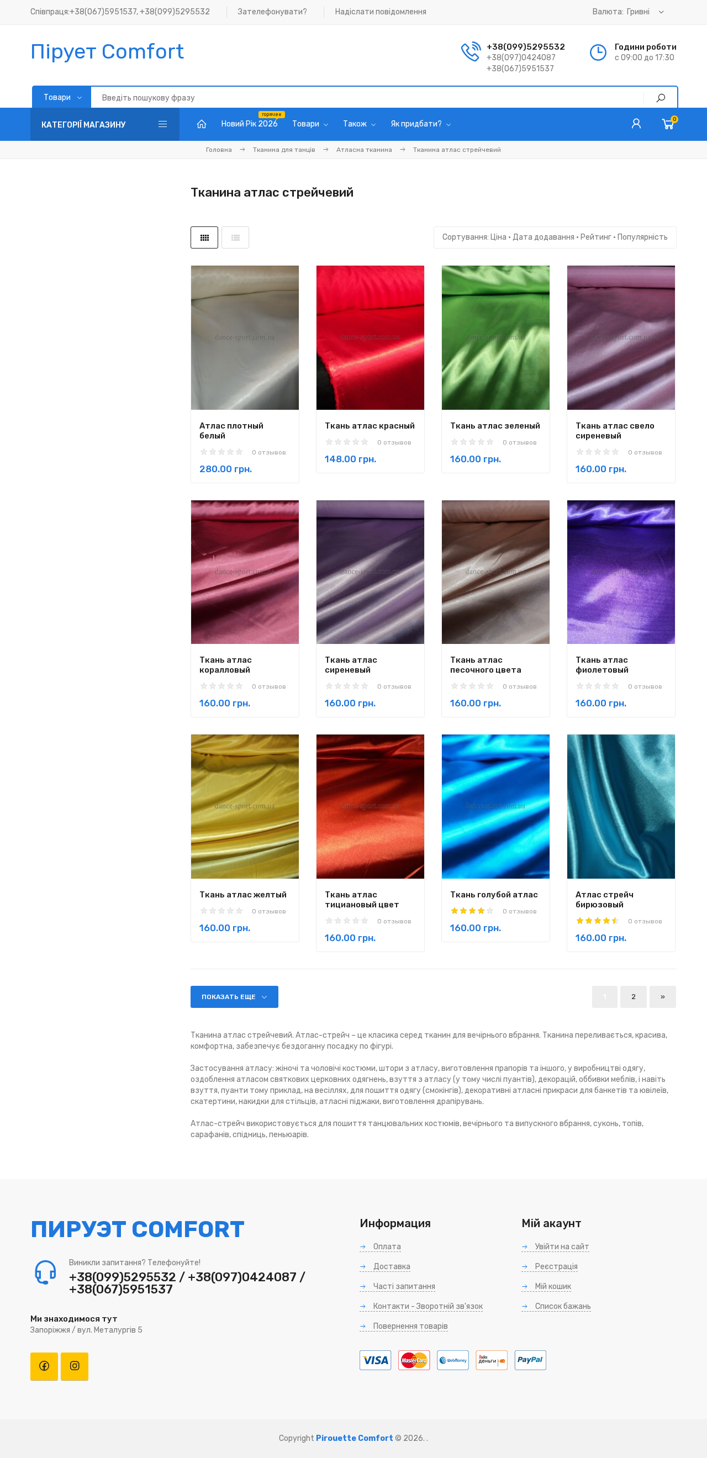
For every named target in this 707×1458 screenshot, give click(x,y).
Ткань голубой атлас (494, 895)
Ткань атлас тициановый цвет (362, 900)
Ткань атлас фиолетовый (602, 665)
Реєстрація (556, 1266)
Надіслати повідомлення (380, 12)
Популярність (643, 237)
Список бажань (562, 1306)
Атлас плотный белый (231, 431)
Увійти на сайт (561, 1246)
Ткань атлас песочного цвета (485, 665)
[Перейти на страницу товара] (245, 338)
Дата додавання (543, 237)
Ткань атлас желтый (243, 895)
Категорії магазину (83, 125)
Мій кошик (552, 1286)
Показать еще (229, 997)
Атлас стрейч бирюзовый (605, 900)
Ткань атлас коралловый (225, 665)
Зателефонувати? (272, 12)
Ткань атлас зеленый (495, 426)
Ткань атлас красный (370, 426)
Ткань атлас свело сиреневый (615, 431)
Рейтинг (596, 237)
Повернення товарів (410, 1326)
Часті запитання (403, 1286)
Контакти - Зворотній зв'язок (427, 1306)
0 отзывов (269, 452)
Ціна (498, 237)
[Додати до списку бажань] (279, 376)
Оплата (386, 1246)
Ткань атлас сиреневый (351, 665)
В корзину (226, 377)
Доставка (391, 1266)
